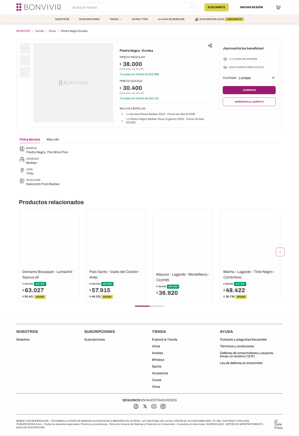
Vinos (52, 31)
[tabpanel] (44, 166)
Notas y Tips (140, 19)
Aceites (157, 353)
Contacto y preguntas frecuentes (243, 339)
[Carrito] (278, 7)
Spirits (156, 366)
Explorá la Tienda (164, 339)
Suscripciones (89, 19)
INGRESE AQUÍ (215, 424)
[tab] (30, 140)
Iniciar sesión (251, 7)
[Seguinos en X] (145, 406)
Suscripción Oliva (220, 19)
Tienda (114, 19)
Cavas (156, 380)
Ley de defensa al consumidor (241, 363)
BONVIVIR (23, 31)
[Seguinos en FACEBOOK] (136, 406)
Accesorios (160, 373)
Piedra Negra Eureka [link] (74, 30)
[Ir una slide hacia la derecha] (280, 252)
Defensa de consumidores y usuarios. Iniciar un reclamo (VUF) (247, 354)
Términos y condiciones (237, 346)
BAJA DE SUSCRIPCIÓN (30, 427)
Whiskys (158, 359)
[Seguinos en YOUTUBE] (154, 406)
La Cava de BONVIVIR (171, 19)
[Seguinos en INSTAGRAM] (163, 406)
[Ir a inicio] (39, 7)
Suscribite (216, 7)
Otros (156, 386)
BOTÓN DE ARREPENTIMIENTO (244, 424)
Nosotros (62, 19)
